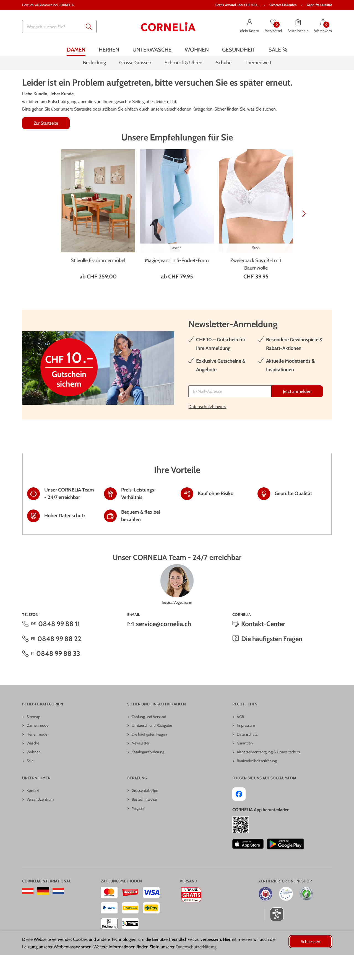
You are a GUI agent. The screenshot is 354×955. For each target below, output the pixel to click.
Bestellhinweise (144, 799)
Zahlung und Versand (149, 716)
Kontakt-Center (263, 624)
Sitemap (33, 716)
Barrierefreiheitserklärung (257, 760)
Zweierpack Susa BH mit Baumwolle (255, 264)
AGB (240, 716)
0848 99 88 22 (59, 639)
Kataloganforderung (148, 751)
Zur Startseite (46, 123)
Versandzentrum (40, 799)
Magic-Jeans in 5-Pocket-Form (177, 260)
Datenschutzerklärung (196, 946)
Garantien (245, 743)
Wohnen (34, 751)
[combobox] (59, 26)
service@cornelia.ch (163, 624)
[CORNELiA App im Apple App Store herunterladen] (248, 844)
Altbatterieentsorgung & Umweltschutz (269, 751)
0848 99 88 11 (59, 624)
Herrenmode (37, 734)
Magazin (138, 808)
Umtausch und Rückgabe (152, 725)
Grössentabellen (145, 790)
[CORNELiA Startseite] (168, 26)
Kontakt (33, 790)
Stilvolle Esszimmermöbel (98, 260)
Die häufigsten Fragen (271, 639)
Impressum (246, 725)
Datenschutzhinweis (207, 406)
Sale (30, 760)
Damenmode (37, 725)
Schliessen (310, 941)
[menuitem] (76, 49)
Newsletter (140, 743)
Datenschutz (247, 734)
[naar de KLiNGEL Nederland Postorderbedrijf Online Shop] (58, 891)
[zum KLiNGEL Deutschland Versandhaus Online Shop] (43, 891)
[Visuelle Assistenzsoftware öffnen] (274, 914)
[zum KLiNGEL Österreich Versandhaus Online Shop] (27, 891)
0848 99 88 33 (58, 653)
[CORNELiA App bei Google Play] (285, 844)
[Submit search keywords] (89, 26)
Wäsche (33, 743)
